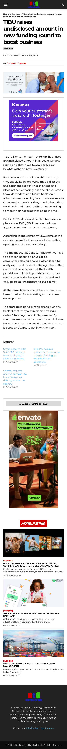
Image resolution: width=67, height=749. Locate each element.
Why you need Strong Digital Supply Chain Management (29, 664)
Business (8, 561)
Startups (16, 14)
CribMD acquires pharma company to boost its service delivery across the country (15, 377)
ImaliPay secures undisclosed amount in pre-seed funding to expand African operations (47, 355)
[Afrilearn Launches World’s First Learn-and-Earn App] (33, 593)
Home (6, 14)
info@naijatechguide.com (40, 728)
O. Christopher (16, 63)
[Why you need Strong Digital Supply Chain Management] (33, 643)
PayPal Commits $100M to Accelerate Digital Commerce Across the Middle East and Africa (31, 564)
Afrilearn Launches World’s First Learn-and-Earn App (31, 614)
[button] (5, 4)
